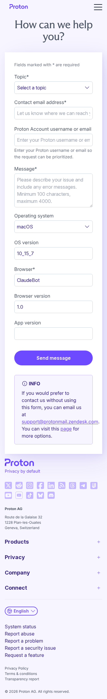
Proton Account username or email (52, 129)
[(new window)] (8, 485)
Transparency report (22, 679)
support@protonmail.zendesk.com (60, 422)
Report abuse (19, 634)
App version (27, 323)
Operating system (34, 216)
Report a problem (24, 641)
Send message (54, 358)
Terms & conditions (21, 673)
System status (20, 626)
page (66, 429)
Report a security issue (30, 648)
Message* (25, 169)
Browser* (24, 269)
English (21, 610)
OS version (26, 242)
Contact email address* (40, 102)
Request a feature (24, 655)
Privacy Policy (16, 668)
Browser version (32, 296)
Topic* (21, 77)
